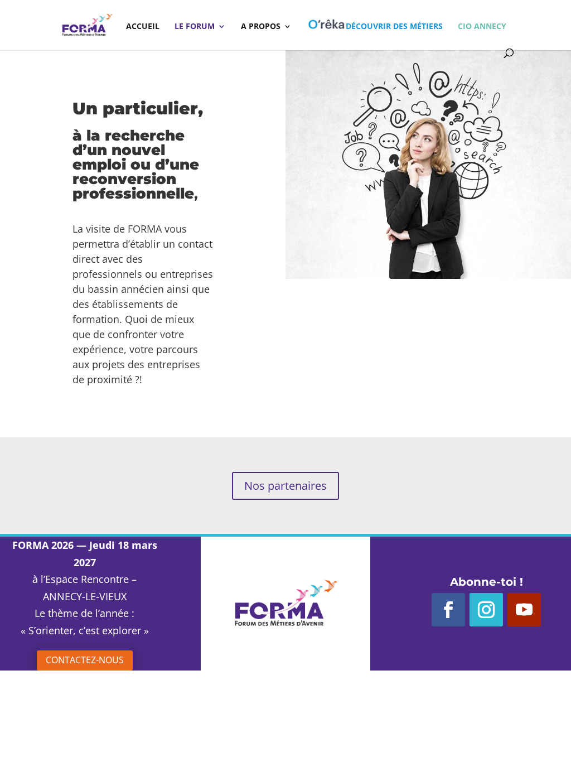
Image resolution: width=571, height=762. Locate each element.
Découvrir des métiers (394, 26)
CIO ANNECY (482, 26)
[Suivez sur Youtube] (524, 609)
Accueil (142, 26)
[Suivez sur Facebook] (448, 609)
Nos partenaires (285, 485)
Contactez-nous (85, 660)
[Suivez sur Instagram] (486, 609)
